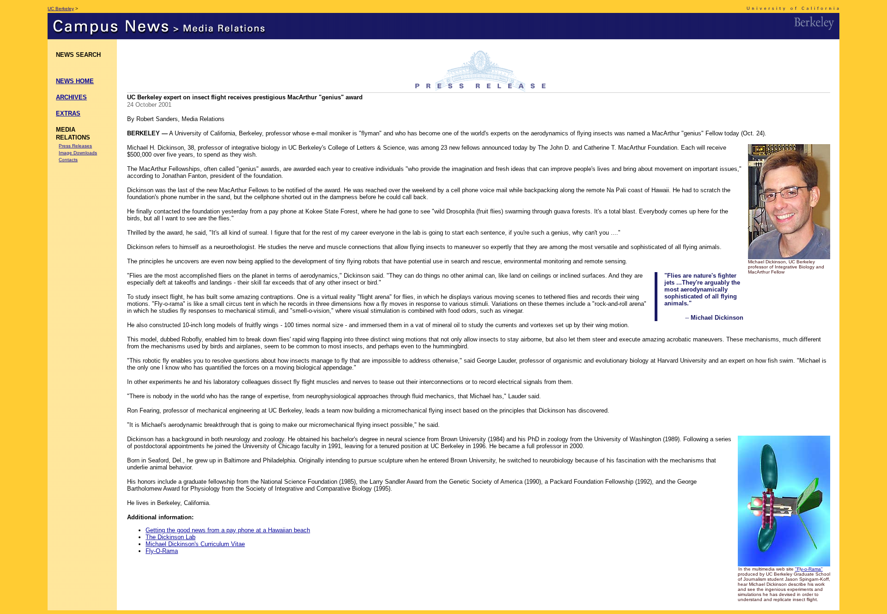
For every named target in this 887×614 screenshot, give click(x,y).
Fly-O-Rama (162, 550)
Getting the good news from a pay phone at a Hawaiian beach (228, 530)
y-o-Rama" (812, 568)
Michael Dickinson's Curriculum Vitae (195, 544)
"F (797, 568)
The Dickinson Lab (170, 537)
